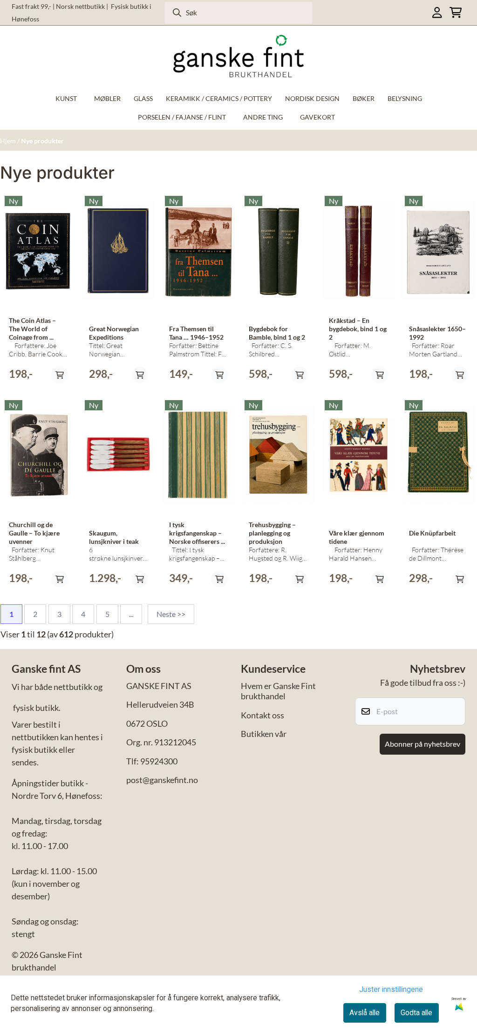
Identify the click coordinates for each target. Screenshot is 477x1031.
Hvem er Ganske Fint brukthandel (278, 691)
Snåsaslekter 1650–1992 (437, 333)
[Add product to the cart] (59, 375)
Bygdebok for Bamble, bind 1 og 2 (277, 333)
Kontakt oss (262, 715)
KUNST (66, 98)
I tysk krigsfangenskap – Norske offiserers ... (197, 533)
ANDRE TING (263, 117)
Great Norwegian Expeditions (114, 333)
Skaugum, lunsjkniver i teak (114, 537)
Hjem (8, 141)
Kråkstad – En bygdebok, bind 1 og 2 (358, 329)
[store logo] (238, 56)
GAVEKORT (317, 117)
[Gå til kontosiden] (437, 12)
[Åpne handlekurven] (455, 12)
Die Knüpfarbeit (432, 533)
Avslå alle (364, 1012)
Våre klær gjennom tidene (356, 537)
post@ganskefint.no (162, 780)
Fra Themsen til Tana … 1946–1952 (196, 333)
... (131, 613)
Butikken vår (263, 734)
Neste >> (171, 613)
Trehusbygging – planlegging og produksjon (272, 533)
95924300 (158, 761)
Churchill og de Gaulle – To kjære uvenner (34, 533)
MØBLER (107, 98)
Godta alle (416, 1012)
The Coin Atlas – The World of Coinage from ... (32, 329)
